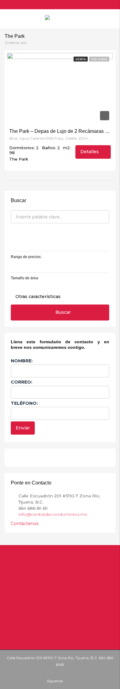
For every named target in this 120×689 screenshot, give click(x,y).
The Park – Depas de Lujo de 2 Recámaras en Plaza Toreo (60, 131)
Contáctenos (25, 523)
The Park (99, 59)
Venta (80, 59)
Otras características (37, 296)
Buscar (63, 312)
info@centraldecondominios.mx (52, 514)
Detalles (90, 151)
